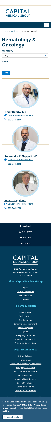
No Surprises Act (25, 375)
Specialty (7, 51)
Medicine (14, 31)
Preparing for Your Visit (25, 339)
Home (6, 31)
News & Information (25, 291)
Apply (5, 72)
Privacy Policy (24, 356)
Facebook (26, 225)
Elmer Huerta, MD (15, 112)
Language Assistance (25, 367)
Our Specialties (25, 320)
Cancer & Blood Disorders (20, 115)
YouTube (27, 237)
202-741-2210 (14, 119)
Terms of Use (25, 360)
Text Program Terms (24, 390)
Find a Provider (25, 312)
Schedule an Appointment (25, 324)
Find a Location (25, 316)
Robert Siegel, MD (15, 200)
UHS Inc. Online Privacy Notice (33, 405)
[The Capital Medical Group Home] (25, 13)
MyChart (25, 331)
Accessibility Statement (25, 379)
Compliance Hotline (25, 386)
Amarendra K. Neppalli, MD (21, 156)
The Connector (25, 295)
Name (5, 61)
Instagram (27, 231)
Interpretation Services (25, 343)
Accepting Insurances (25, 335)
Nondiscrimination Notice (25, 371)
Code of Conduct (24, 383)
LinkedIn (26, 243)
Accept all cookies (12, 417)
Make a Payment (25, 327)
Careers (25, 299)
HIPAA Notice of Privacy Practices (24, 363)
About (25, 288)
